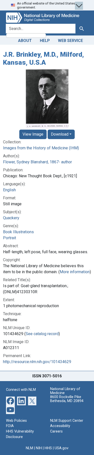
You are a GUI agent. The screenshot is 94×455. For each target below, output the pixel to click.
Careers (56, 431)
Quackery (11, 218)
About (25, 40)
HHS (48, 448)
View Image (33, 134)
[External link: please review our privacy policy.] (10, 400)
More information (75, 271)
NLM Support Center (66, 421)
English (9, 190)
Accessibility (60, 426)
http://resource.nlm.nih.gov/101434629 (37, 361)
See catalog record (42, 333)
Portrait (9, 237)
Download (59, 134)
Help (45, 40)
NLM (29, 448)
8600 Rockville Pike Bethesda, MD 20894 (66, 399)
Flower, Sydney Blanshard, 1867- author (37, 162)
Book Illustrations (18, 231)
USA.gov (61, 448)
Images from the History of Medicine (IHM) (41, 148)
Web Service (70, 40)
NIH (39, 448)
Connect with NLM (21, 390)
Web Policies (16, 421)
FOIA (10, 426)
